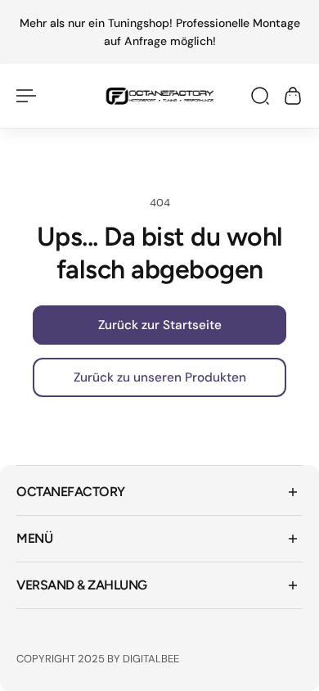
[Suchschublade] (260, 96)
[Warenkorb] (292, 96)
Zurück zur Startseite (160, 325)
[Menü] (26, 96)
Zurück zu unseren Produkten (160, 378)
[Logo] (160, 96)
